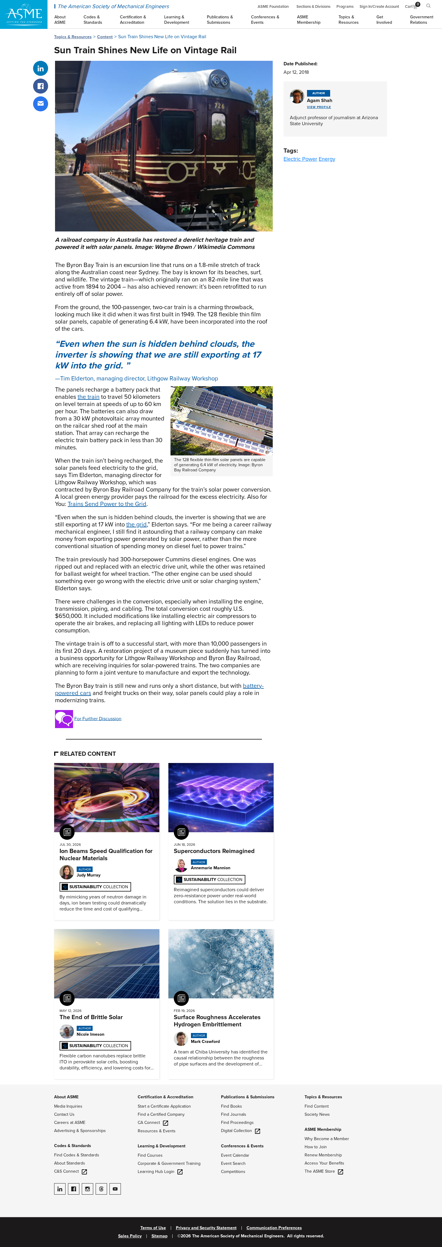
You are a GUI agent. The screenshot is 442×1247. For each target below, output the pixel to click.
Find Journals (233, 1114)
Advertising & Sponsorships (80, 1130)
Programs (345, 6)
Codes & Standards (72, 1145)
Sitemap (159, 1236)
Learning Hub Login (156, 1171)
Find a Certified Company (161, 1114)
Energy (327, 159)
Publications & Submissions (248, 1097)
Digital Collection (236, 1130)
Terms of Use (153, 1228)
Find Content (317, 1106)
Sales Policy (130, 1236)
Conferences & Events (242, 1146)
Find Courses (150, 1155)
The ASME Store (320, 1171)
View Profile (319, 107)
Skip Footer (12, 1087)
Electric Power (300, 159)
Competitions (233, 1171)
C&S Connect (66, 1171)
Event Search (233, 1163)
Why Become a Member (327, 1138)
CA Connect (149, 1122)
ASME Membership (323, 1129)
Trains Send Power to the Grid (107, 504)
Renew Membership (323, 1155)
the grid (136, 524)
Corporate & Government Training (169, 1163)
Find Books (231, 1106)
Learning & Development (162, 1146)
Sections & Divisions (313, 6)
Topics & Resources (73, 36)
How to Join (316, 1146)
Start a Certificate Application (164, 1106)
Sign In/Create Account (379, 6)
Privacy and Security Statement (206, 1228)
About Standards (69, 1163)
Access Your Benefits (324, 1163)
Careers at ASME (69, 1122)
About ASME (66, 1097)
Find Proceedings (237, 1122)
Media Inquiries (68, 1106)
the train (89, 397)
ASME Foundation (273, 6)
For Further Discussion (97, 718)
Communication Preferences (274, 1228)
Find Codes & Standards (76, 1155)
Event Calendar (235, 1155)
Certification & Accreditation (165, 1097)
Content (105, 36)
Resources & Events (157, 1131)
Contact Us (64, 1114)
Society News (317, 1114)
